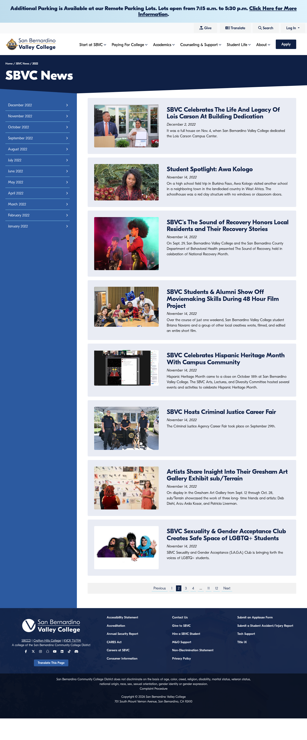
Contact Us (180, 617)
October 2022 (18, 127)
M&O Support (181, 642)
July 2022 (14, 160)
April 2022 (15, 193)
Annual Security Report (122, 634)
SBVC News (22, 63)
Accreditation (116, 626)
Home (9, 63)
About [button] (261, 44)
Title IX (242, 642)
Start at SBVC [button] (91, 44)
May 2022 (15, 182)
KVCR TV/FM (72, 640)
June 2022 (15, 171)
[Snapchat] (47, 651)
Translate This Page (51, 663)
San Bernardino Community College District (62, 645)
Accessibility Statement (122, 617)
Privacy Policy (181, 658)
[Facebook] (26, 651)
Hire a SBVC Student (186, 634)
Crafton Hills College (47, 640)
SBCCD (26, 640)
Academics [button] (162, 44)
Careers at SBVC (118, 650)
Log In (291, 28)
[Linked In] (62, 651)
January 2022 (18, 226)
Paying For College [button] (128, 44)
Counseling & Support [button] (199, 44)
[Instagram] (40, 651)
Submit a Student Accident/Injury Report (265, 626)
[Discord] (76, 651)
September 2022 (20, 138)
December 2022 (20, 105)
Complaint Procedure (153, 689)
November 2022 (20, 116)
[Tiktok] (69, 651)
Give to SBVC (181, 626)
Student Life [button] (237, 44)
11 (208, 588)
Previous (160, 588)
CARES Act (114, 642)
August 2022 (17, 149)
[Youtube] (54, 651)
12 (216, 588)
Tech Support (246, 634)
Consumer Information (122, 658)
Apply (286, 44)
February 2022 (18, 215)
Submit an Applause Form (255, 617)
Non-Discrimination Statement (193, 650)
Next (226, 588)
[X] (33, 651)
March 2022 (17, 204)
